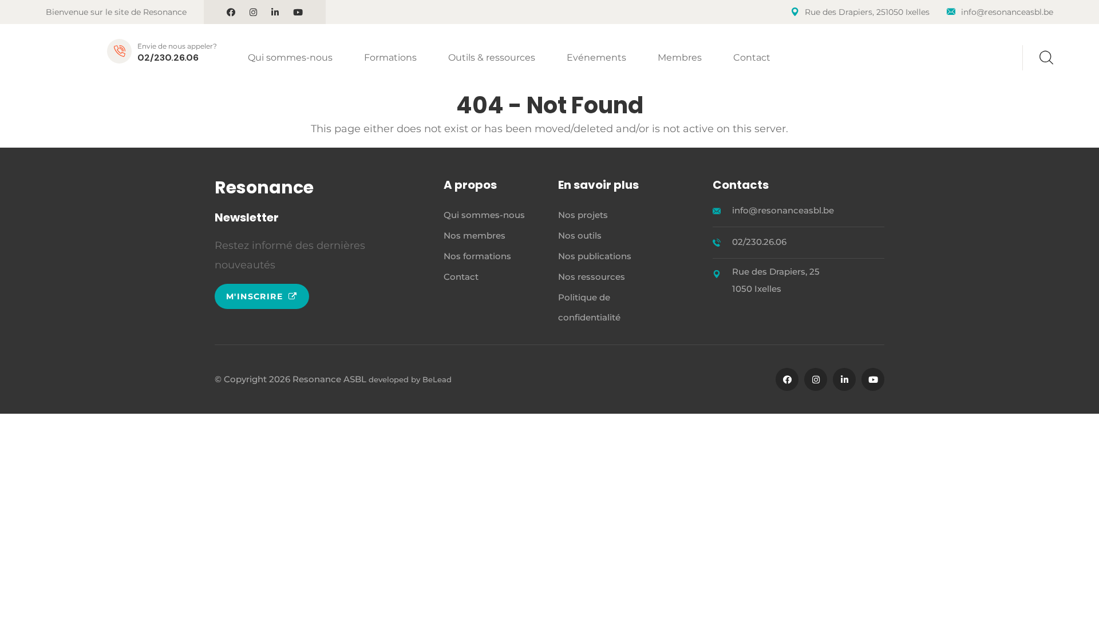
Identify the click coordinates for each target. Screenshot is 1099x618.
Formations (390, 57)
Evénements (596, 57)
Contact (751, 57)
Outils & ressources (491, 57)
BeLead (437, 379)
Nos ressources (591, 276)
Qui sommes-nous (290, 57)
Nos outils (580, 235)
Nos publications (594, 256)
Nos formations (477, 256)
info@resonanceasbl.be (1007, 12)
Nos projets (583, 214)
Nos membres (474, 235)
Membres (680, 57)
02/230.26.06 (168, 58)
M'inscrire (256, 296)
